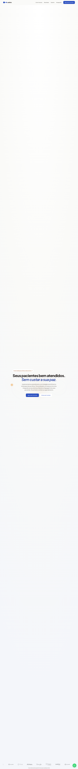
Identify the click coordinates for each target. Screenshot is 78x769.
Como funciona (39, 2)
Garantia (52, 2)
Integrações (58, 2)
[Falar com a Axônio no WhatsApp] (74, 765)
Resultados (46, 2)
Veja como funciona (69, 2)
